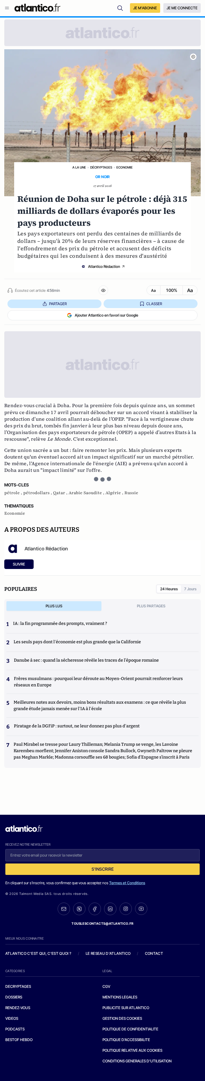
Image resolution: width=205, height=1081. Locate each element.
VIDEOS (11, 1018)
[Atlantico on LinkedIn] (110, 909)
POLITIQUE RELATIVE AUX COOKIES (132, 1050)
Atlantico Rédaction (104, 266)
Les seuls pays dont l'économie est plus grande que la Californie (77, 641)
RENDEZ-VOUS (17, 1007)
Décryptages (101, 167)
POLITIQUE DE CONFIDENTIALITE (130, 1029)
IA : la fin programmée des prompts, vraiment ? (60, 623)
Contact (154, 953)
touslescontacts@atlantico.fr (102, 924)
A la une (79, 167)
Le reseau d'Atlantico (108, 953)
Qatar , (61, 493)
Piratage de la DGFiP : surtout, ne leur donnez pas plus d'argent (77, 725)
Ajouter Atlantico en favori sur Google (106, 315)
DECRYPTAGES (18, 986)
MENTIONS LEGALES (119, 997)
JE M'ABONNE (145, 8)
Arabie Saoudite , (87, 493)
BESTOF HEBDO (19, 1039)
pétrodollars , (38, 493)
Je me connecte (182, 8)
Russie (131, 493)
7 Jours (190, 589)
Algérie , (114, 493)
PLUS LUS (54, 606)
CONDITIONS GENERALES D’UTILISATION (137, 1061)
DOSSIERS (13, 997)
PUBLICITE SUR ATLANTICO (125, 1007)
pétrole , (13, 493)
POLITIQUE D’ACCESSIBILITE (126, 1039)
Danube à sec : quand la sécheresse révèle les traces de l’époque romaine (86, 660)
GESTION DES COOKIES (122, 1018)
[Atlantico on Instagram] (126, 909)
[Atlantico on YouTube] (141, 909)
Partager (58, 303)
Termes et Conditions (127, 883)
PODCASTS (15, 1029)
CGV (106, 986)
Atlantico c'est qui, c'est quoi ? (38, 953)
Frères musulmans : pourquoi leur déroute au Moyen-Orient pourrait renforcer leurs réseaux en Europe (98, 681)
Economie (124, 167)
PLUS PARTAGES (151, 606)
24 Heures (169, 589)
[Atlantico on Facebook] (95, 909)
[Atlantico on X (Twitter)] (79, 909)
